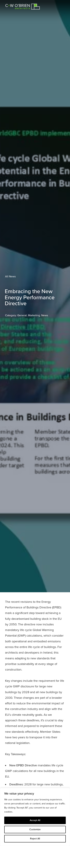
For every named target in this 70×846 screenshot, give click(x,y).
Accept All (35, 820)
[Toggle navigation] (60, 5)
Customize (35, 829)
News (44, 315)
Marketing (34, 315)
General (22, 315)
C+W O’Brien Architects (22, 6)
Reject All (35, 838)
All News (10, 276)
